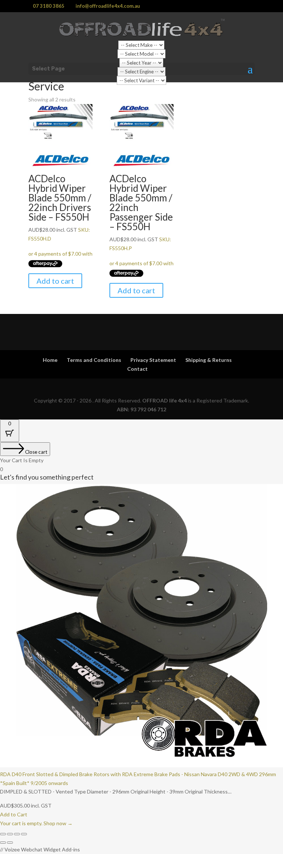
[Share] (17, 834)
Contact (137, 369)
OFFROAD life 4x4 (164, 400)
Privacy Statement (153, 360)
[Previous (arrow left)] (3, 842)
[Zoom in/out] (3, 834)
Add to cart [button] (55, 280)
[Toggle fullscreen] (10, 834)
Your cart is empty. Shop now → (36, 823)
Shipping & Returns (208, 360)
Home (50, 360)
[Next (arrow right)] (10, 842)
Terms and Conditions (94, 360)
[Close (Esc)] (24, 834)
